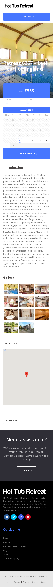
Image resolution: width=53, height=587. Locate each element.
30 (46, 140)
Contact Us (26, 470)
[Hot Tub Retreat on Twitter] (14, 517)
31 (7, 145)
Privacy (26, 582)
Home (5, 538)
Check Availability (27, 153)
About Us (7, 554)
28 (33, 140)
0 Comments (11, 420)
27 (26, 140)
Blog (5, 550)
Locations (7, 542)
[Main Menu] (46, 6)
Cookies (17, 582)
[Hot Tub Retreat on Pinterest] (28, 517)
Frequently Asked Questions (15, 546)
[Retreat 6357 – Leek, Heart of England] (11, 289)
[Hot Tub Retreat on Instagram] (21, 517)
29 (40, 140)
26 (20, 140)
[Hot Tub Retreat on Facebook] (7, 517)
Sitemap (35, 582)
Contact (44, 582)
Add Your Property (11, 558)
